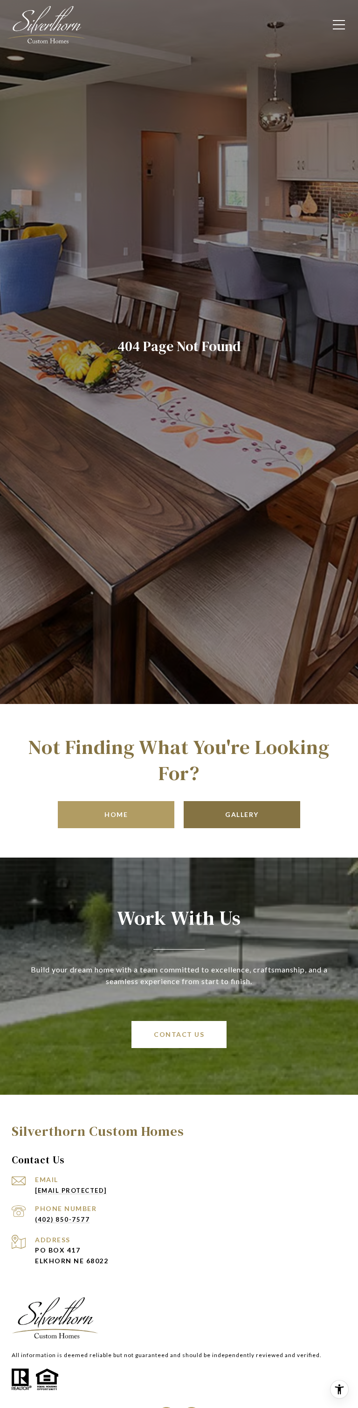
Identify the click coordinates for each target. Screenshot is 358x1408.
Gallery (242, 814)
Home (116, 814)
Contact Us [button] (179, 1034)
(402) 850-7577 (62, 1219)
